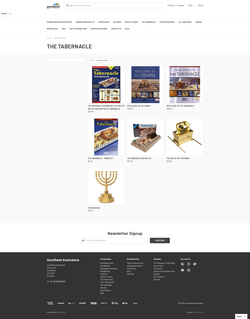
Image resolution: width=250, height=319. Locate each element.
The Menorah (94, 208)
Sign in (172, 5)
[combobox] (6, 13)
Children (117, 22)
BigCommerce (60, 312)
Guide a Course (131, 22)
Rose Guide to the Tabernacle (181, 106)
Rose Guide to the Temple (139, 106)
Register (181, 5)
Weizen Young (198, 312)
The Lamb (158, 269)
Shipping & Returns (98, 29)
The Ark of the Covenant (178, 158)
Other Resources (167, 22)
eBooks (198, 22)
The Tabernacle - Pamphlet (100, 158)
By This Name (159, 277)
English (4, 14)
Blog (127, 29)
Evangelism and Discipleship (59, 22)
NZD (190, 5)
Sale (64, 29)
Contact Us (116, 29)
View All (157, 280)
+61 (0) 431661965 (57, 281)
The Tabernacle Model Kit (139, 158)
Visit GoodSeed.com (78, 29)
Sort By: (92, 60)
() (201, 5)
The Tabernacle (149, 22)
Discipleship (103, 22)
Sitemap (130, 274)
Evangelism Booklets (85, 22)
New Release (52, 29)
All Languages (185, 22)
